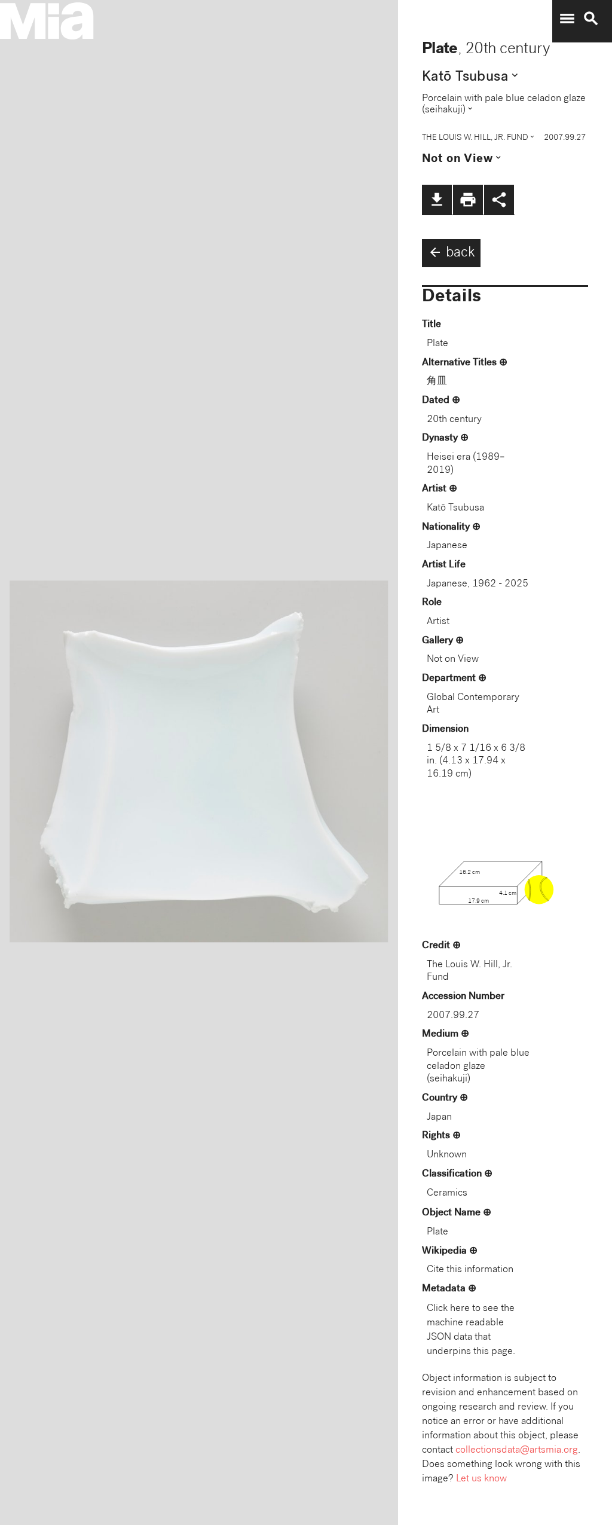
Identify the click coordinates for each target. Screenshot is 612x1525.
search (591, 18)
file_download (437, 200)
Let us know (481, 1479)
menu (567, 18)
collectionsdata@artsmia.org (516, 1450)
